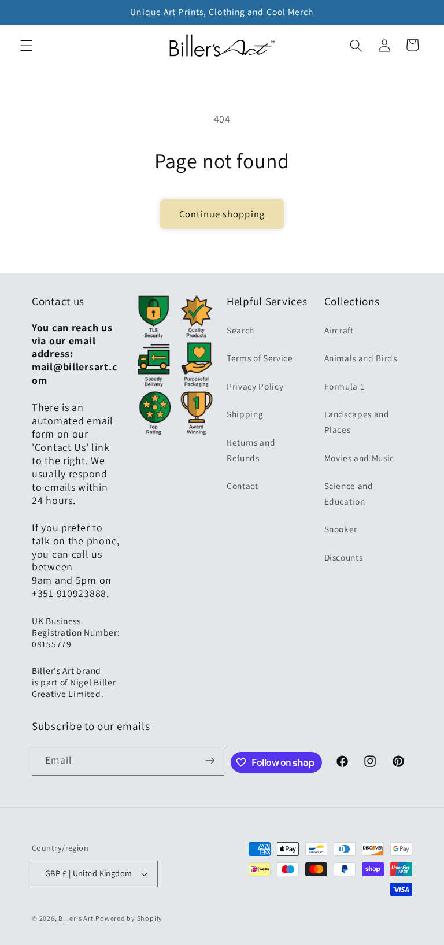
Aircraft (339, 330)
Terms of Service (260, 358)
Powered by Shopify (128, 918)
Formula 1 (344, 386)
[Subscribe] (210, 761)
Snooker (341, 529)
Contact (242, 485)
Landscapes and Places (357, 421)
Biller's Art (75, 918)
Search (240, 330)
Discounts (343, 557)
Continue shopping (222, 213)
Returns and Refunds (251, 450)
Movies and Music (359, 458)
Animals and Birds (360, 358)
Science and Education (348, 493)
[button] (26, 45)
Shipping (245, 414)
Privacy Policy (255, 386)
